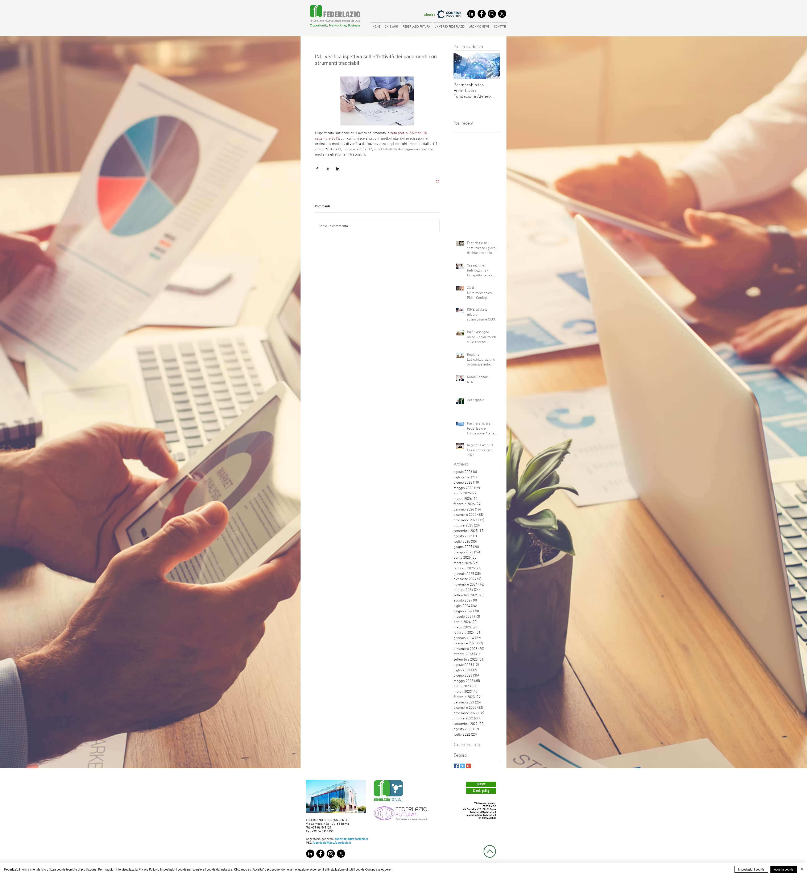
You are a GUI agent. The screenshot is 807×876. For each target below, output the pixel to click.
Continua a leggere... (379, 869)
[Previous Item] (460, 66)
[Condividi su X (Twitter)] (327, 169)
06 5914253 (326, 831)
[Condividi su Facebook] (317, 169)
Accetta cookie (783, 869)
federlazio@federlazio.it (483, 812)
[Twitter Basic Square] (462, 766)
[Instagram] (492, 14)
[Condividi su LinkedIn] (338, 169)
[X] (502, 14)
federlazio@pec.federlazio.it (481, 815)
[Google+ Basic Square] (468, 766)
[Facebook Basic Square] (456, 766)
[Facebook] (481, 14)
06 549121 (324, 828)
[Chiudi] (801, 869)
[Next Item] (493, 66)
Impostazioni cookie (751, 869)
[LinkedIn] (471, 14)
